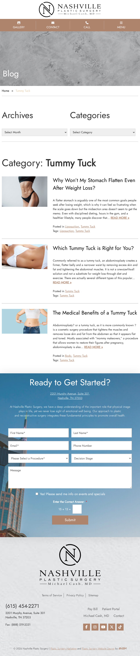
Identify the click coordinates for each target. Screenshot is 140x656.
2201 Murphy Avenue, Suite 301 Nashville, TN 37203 (25, 615)
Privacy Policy (75, 595)
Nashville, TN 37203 (70, 398)
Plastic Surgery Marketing (63, 648)
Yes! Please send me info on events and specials (72, 494)
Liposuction (72, 226)
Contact (119, 615)
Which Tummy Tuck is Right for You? (93, 248)
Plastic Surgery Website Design (98, 648)
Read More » (120, 218)
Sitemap (93, 595)
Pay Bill (93, 609)
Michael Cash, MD (96, 615)
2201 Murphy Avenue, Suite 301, (70, 394)
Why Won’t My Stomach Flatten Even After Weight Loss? (94, 184)
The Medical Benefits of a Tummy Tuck (95, 313)
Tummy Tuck (88, 226)
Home (5, 91)
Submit (70, 520)
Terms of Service (52, 595)
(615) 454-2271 (22, 606)
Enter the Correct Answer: (70, 502)
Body (68, 356)
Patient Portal (111, 609)
